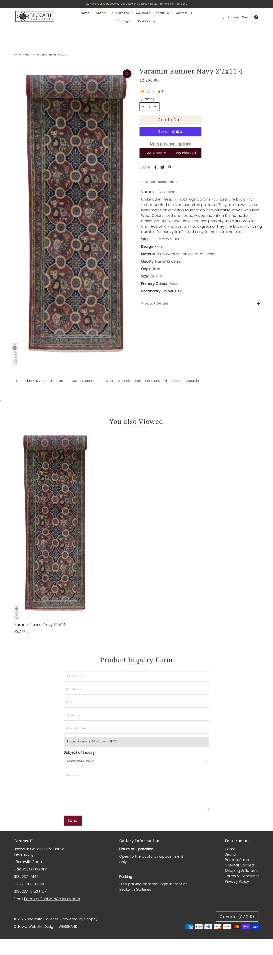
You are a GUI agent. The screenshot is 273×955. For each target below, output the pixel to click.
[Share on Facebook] (155, 167)
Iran (138, 380)
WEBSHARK (68, 926)
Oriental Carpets (240, 865)
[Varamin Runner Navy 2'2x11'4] (53, 525)
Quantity (147, 99)
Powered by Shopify (80, 919)
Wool (110, 380)
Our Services (120, 13)
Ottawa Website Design (35, 926)
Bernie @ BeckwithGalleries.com (52, 898)
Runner (176, 380)
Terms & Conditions (242, 875)
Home (85, 13)
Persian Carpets (239, 859)
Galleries (142, 13)
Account (233, 17)
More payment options (170, 143)
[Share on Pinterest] (169, 167)
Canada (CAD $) (237, 916)
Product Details (155, 303)
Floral (48, 380)
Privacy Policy (237, 881)
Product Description (159, 182)
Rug (27, 54)
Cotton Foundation (87, 380)
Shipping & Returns (241, 870)
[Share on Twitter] (162, 167)
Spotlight (124, 21)
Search (231, 854)
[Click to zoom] (127, 73)
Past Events (146, 21)
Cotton (62, 380)
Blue (18, 380)
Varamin (192, 380)
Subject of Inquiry (79, 752)
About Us (162, 13)
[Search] (222, 17)
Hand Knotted (156, 380)
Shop (100, 13)
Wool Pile (124, 380)
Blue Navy (32, 380)
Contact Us (184, 13)
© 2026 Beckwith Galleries (36, 919)
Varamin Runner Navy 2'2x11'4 (39, 624)
